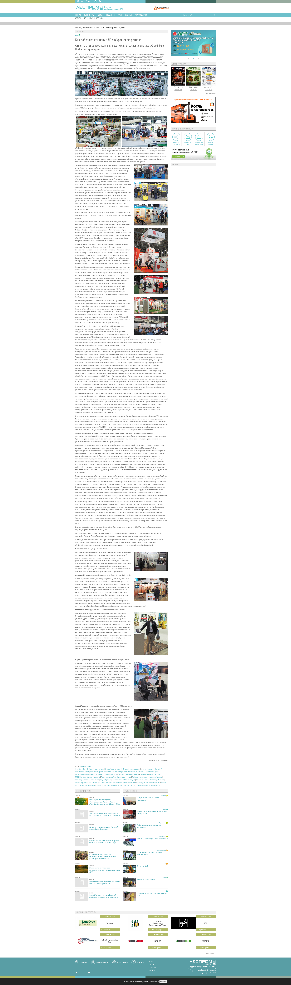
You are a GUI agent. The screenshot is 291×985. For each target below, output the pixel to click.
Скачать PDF (178, 90)
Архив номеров (88, 27)
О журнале (128, 15)
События (78, 18)
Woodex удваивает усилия (146, 879)
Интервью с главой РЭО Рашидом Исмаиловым (148, 799)
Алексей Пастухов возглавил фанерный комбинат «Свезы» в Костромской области (103, 896)
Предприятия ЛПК (187, 143)
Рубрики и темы (89, 15)
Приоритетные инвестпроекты (199, 143)
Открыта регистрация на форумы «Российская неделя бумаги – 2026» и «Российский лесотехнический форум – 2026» (104, 802)
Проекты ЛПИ (110, 15)
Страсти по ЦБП (142, 866)
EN (89, 1)
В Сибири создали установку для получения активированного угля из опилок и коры (104, 841)
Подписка (84, 962)
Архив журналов (122, 962)
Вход (81, 1)
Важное (151, 962)
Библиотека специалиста (176, 143)
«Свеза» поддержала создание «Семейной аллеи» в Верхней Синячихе (103, 828)
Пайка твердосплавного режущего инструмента (149, 826)
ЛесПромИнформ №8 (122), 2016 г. (114, 27)
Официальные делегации (210, 143)
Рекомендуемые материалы (93, 18)
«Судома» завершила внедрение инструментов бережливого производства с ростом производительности (104, 856)
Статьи (98, 27)
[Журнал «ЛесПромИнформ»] (101, 8)
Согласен (163, 981)
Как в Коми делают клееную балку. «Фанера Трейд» (152, 894)
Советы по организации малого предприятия (152, 839)
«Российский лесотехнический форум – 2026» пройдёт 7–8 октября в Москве (104, 882)
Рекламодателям (141, 15)
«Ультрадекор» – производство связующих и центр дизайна (152, 812)
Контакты (140, 962)
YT (89, 972)
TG (100, 1)
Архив (120, 15)
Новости (100, 15)
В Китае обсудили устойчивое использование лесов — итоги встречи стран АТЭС (104, 870)
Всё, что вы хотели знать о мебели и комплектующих (149, 853)
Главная (78, 15)
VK (95, 1)
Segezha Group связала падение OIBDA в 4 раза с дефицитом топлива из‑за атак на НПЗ (104, 814)
